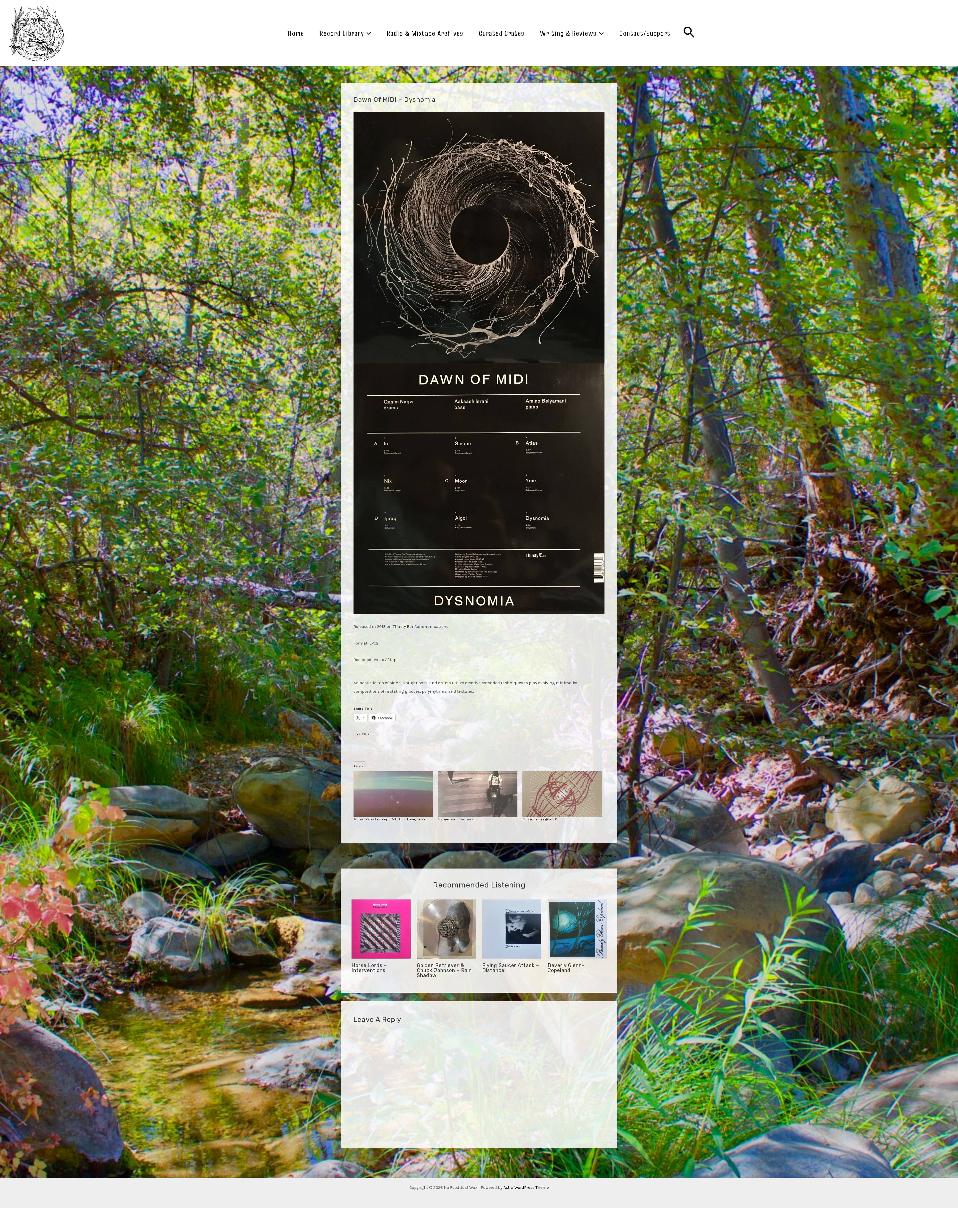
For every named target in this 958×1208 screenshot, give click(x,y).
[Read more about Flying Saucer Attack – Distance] (511, 928)
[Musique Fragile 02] (562, 794)
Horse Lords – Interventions (369, 967)
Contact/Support (644, 33)
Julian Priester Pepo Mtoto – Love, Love (389, 819)
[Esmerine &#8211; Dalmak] (478, 794)
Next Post (605, 856)
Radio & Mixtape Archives (425, 33)
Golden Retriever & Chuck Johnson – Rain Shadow (444, 970)
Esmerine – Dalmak (456, 819)
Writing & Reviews (568, 33)
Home (296, 33)
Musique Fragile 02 (539, 819)
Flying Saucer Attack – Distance (510, 967)
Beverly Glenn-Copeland (566, 967)
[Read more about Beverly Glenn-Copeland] (577, 928)
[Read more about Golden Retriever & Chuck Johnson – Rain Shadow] (446, 928)
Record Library (342, 33)
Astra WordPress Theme (526, 1187)
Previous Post (356, 856)
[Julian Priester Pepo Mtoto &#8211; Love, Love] (393, 794)
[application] (367, 33)
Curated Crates (501, 33)
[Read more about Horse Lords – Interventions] (381, 928)
